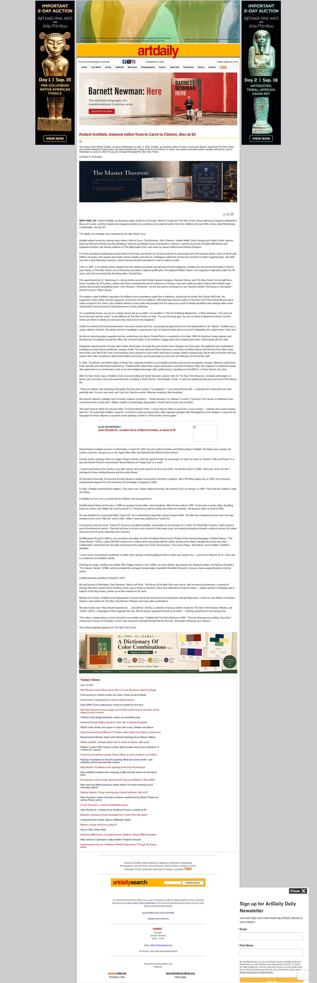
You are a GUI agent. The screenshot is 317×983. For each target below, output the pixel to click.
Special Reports (156, 866)
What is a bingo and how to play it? (98, 824)
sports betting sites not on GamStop (158, 913)
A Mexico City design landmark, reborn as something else (110, 717)
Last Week (96, 67)
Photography (186, 863)
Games (162, 67)
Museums (132, 67)
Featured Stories (171, 866)
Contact (212, 67)
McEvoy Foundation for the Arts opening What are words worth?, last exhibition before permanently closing (116, 761)
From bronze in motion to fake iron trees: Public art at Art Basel (113, 695)
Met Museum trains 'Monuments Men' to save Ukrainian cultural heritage (118, 690)
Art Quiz (138, 869)
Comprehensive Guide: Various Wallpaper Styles (105, 819)
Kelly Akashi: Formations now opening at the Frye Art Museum (112, 767)
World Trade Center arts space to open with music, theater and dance (116, 727)
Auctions (184, 866)
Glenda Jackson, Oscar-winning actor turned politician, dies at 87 (114, 792)
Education (147, 869)
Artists (108, 67)
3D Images (168, 869)
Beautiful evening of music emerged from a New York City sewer (113, 814)
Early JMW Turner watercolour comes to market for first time (111, 704)
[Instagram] (133, 63)
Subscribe (174, 67)
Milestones (153, 863)
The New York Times (125, 627)
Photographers (148, 67)
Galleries (119, 67)
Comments (188, 67)
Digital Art (163, 863)
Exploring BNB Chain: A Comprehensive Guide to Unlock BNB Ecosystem (118, 834)
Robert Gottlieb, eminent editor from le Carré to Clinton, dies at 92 (114, 742)
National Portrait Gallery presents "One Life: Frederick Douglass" (114, 722)
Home (84, 67)
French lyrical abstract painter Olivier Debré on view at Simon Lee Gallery (118, 754)
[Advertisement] (199, 701)
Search (201, 67)
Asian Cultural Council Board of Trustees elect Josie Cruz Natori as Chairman (120, 732)
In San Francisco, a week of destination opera (104, 805)
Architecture (174, 863)
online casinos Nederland (144, 903)
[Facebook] (124, 63)
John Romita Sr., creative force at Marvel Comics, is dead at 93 (137, 430)
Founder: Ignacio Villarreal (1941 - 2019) (158, 935)
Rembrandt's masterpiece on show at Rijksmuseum (107, 699)
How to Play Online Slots (93, 829)
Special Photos (141, 866)
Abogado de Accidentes (158, 919)
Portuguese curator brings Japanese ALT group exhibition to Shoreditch (117, 779)
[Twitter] (129, 63)
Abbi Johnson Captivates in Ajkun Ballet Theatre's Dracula (110, 839)
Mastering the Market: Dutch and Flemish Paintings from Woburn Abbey (117, 737)
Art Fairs (192, 866)
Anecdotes (129, 869)
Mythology (157, 869)
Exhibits (137, 863)
